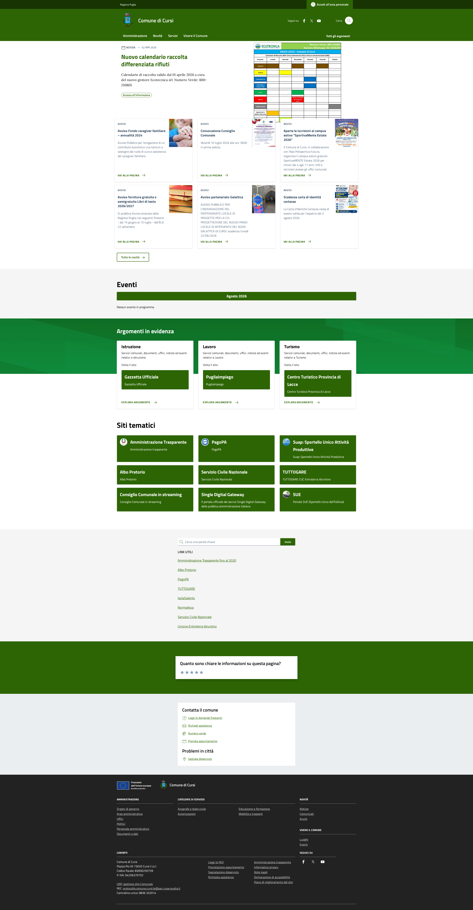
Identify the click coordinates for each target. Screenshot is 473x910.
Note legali (261, 872)
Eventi (304, 844)
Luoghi (304, 839)
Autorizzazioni (187, 814)
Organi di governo (128, 809)
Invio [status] (288, 542)
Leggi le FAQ (216, 862)
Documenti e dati (127, 834)
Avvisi (303, 819)
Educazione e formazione (254, 809)
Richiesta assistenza (221, 877)
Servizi (173, 35)
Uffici (120, 819)
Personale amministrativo (133, 829)
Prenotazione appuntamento (226, 867)
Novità (157, 35)
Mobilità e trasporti (251, 814)
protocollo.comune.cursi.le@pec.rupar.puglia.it (151, 888)
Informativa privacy (266, 867)
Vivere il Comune (195, 35)
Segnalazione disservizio (223, 872)
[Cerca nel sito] (349, 21)
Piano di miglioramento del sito (273, 882)
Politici (121, 824)
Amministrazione (135, 35)
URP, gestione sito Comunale (135, 884)
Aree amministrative (130, 814)
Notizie (304, 809)
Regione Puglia (128, 4)
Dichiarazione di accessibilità (272, 877)
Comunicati (307, 814)
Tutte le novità (130, 257)
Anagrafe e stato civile (192, 809)
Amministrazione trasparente (272, 862)
